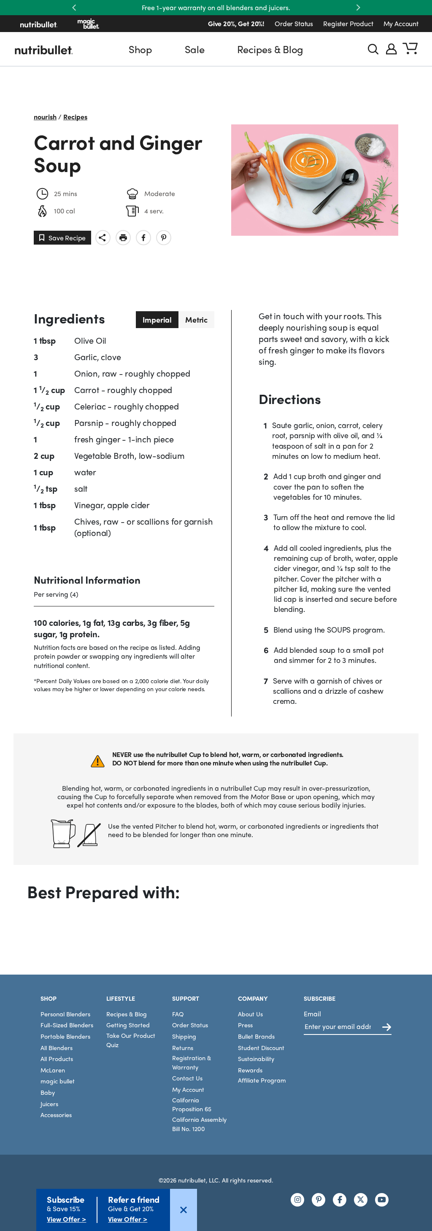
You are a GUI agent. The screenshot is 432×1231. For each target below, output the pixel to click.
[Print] (123, 237)
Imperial (157, 319)
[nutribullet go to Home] (38, 23)
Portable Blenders (65, 1036)
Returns (182, 1047)
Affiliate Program (262, 1080)
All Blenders (56, 1047)
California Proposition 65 (191, 1104)
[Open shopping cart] (410, 48)
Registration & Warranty (191, 1062)
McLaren (52, 1070)
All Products (56, 1058)
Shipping (184, 1036)
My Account (400, 23)
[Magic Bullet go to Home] (88, 23)
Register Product (348, 23)
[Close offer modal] (183, 1210)
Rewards (250, 1070)
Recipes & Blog (270, 49)
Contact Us (187, 1078)
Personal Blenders (65, 1014)
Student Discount (261, 1047)
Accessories (56, 1114)
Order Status (294, 23)
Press (245, 1025)
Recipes (75, 116)
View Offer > (66, 1219)
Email (312, 1013)
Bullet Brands (256, 1036)
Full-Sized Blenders (66, 1025)
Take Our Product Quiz (130, 1040)
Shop (140, 49)
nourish (45, 116)
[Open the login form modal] (391, 48)
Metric (196, 319)
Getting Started (128, 1025)
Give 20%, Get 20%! (236, 23)
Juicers (49, 1103)
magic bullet (57, 1081)
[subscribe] (387, 1027)
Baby (47, 1092)
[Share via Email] (103, 237)
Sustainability (256, 1058)
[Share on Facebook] (143, 237)
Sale (195, 49)
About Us (250, 1014)
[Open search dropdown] (373, 49)
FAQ (178, 1014)
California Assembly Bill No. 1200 (199, 1124)
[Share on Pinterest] (163, 237)
